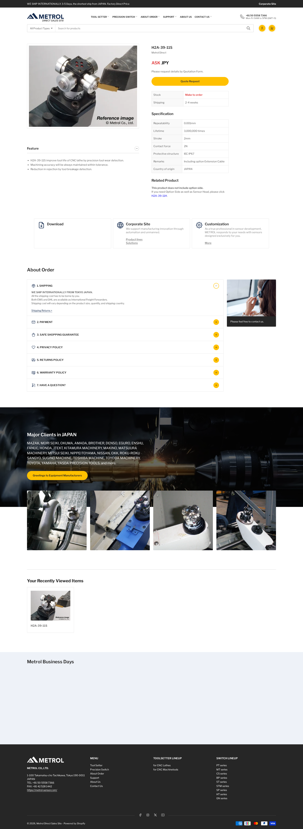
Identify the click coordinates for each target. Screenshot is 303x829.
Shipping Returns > (41, 310)
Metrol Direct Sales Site (49, 823)
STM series (222, 785)
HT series (221, 794)
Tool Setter (99, 16)
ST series (221, 781)
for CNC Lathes (162, 765)
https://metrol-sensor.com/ (42, 789)
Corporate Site (267, 3)
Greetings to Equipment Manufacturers (57, 475)
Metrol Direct (159, 52)
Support (168, 16)
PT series (221, 765)
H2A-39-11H (159, 195)
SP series (221, 789)
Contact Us (202, 16)
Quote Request (190, 81)
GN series (221, 798)
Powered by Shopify (74, 823)
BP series (221, 777)
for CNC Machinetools (165, 769)
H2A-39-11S (39, 625)
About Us (186, 16)
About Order (149, 16)
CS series (221, 773)
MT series (221, 769)
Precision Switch (123, 16)
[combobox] (154, 28)
